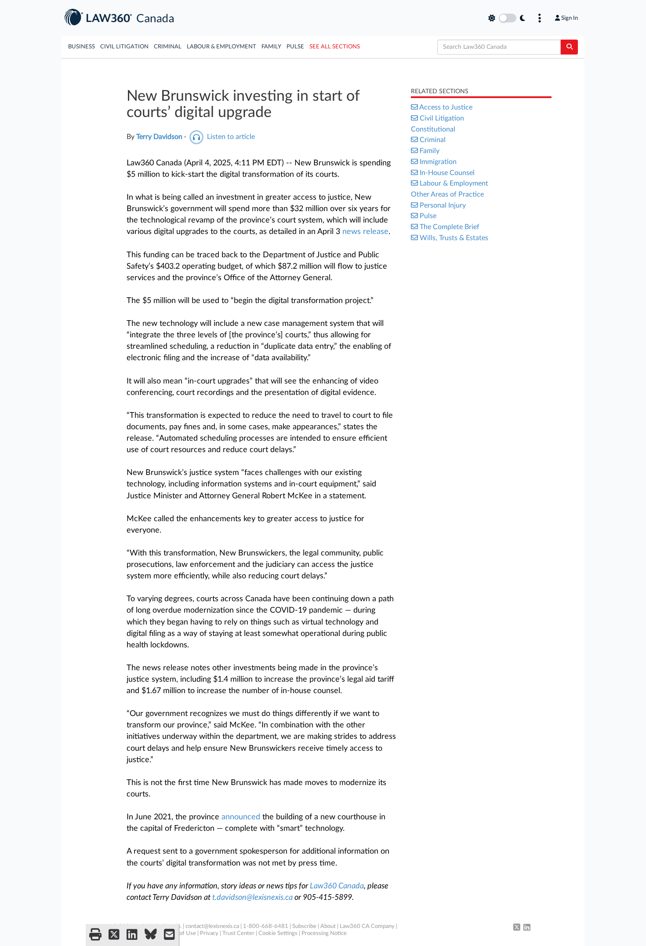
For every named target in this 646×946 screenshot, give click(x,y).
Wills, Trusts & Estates (454, 237)
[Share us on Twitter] (114, 935)
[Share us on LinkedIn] (132, 935)
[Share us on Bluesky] (150, 935)
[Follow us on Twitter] (516, 928)
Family (271, 47)
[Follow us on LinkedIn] (526, 928)
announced (240, 817)
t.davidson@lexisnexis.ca (252, 898)
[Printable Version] (95, 935)
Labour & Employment (221, 47)
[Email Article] (169, 935)
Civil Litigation (124, 47)
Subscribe (304, 926)
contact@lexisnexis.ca (212, 926)
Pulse (295, 47)
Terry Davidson (159, 136)
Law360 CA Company (367, 926)
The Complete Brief (449, 226)
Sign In (569, 18)
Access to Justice (445, 107)
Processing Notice (324, 933)
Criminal (167, 47)
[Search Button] (569, 47)
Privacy (209, 933)
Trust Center (238, 933)
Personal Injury (443, 205)
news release (365, 232)
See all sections (334, 47)
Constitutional (433, 129)
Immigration (438, 161)
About (328, 926)
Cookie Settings (278, 933)
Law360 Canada (337, 886)
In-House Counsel (447, 172)
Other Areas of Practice (447, 194)
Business (81, 47)
